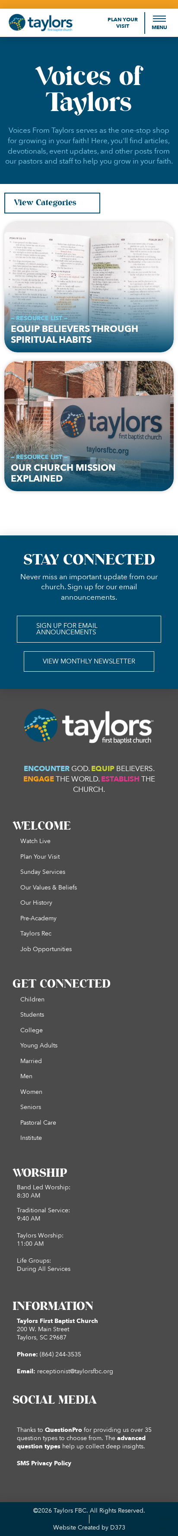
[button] (159, 22)
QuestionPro (63, 1430)
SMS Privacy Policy (44, 1463)
